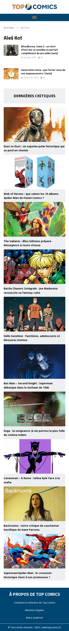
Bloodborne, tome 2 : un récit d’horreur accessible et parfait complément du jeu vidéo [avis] (39, 49)
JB (42, 57)
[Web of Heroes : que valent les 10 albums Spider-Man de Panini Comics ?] (34, 172)
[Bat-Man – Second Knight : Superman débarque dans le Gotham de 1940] (34, 361)
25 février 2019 (31, 77)
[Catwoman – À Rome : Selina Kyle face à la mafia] (34, 456)
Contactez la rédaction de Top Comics (34, 602)
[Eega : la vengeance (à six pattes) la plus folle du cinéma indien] (34, 409)
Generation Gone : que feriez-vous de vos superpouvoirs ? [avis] (43, 71)
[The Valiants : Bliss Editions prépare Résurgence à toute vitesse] (34, 219)
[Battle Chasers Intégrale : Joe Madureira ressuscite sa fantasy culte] (34, 266)
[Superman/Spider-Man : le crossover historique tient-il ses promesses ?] (34, 551)
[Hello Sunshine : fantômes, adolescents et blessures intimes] (34, 314)
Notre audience (34, 617)
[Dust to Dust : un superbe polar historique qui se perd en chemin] (34, 124)
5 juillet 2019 (30, 57)
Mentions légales (34, 610)
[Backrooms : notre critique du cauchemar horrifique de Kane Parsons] (34, 503)
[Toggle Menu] (34, 17)
